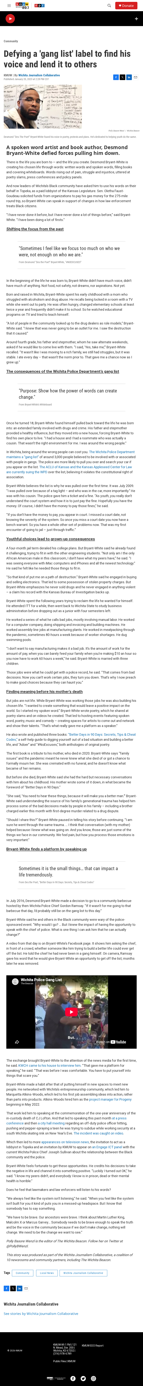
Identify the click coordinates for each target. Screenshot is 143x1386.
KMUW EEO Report (93, 1345)
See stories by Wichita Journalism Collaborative (41, 1313)
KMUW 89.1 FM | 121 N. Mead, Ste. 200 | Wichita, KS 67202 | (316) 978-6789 (65, 1349)
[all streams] (137, 18)
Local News (47, 1273)
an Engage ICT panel (107, 1147)
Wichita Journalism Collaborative (39, 75)
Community (11, 41)
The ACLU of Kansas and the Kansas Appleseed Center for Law (85, 467)
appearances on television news (65, 1142)
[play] (10, 19)
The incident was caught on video (98, 1133)
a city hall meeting (51, 1123)
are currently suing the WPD (26, 472)
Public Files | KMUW (64, 1361)
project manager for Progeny (110, 1099)
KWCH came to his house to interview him (49, 1065)
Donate (128, 6)
